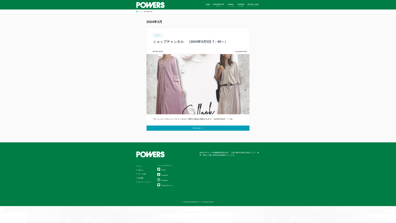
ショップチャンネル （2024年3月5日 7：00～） (190, 41)
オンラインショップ (144, 182)
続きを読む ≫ (198, 128)
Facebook (164, 175)
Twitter (163, 170)
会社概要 (140, 178)
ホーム (140, 166)
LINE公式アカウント (165, 187)
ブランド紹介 (142, 174)
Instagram (164, 180)
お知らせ (140, 170)
